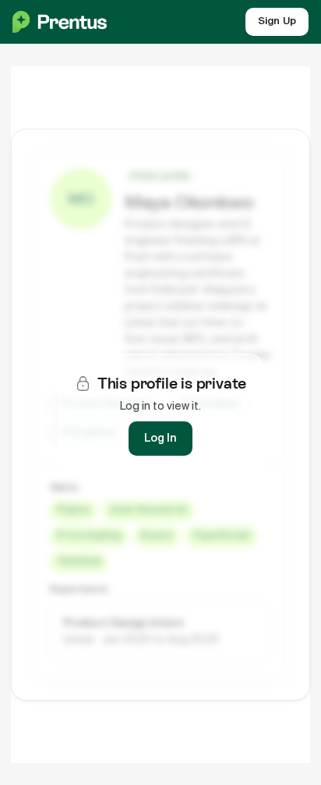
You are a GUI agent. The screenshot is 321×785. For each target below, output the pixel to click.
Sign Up (277, 21)
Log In (160, 438)
